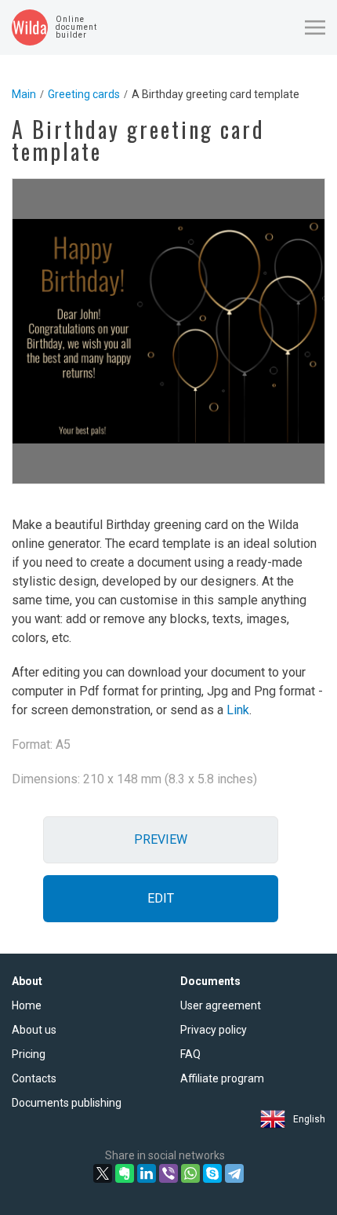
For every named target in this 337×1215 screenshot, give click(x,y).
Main (24, 94)
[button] (315, 27)
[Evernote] (124, 1173)
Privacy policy (213, 1029)
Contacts (34, 1078)
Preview (160, 839)
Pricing (28, 1054)
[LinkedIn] (146, 1173)
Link (237, 709)
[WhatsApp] (190, 1173)
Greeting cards (84, 94)
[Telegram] (234, 1173)
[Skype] (212, 1173)
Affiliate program (222, 1078)
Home (27, 1005)
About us (34, 1029)
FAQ (190, 1054)
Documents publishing (66, 1102)
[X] (102, 1173)
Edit (160, 898)
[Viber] (168, 1173)
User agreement (220, 1005)
